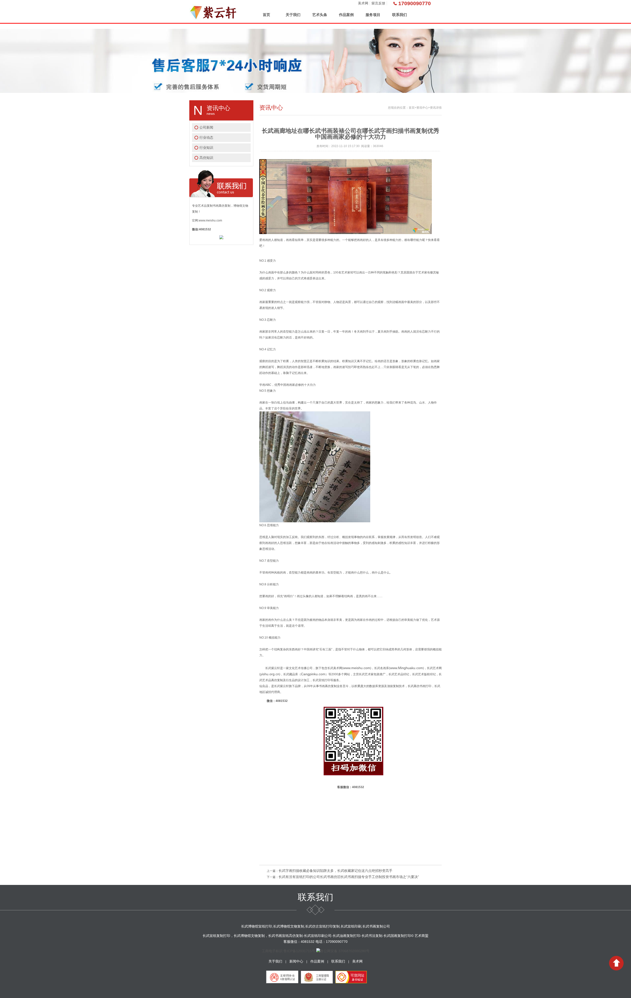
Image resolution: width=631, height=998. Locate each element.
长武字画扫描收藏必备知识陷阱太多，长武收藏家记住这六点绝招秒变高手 (335, 871)
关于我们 (293, 15)
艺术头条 (319, 15)
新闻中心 (296, 961)
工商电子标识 (272, 951)
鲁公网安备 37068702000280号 (344, 951)
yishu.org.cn (269, 674)
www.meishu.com (356, 668)
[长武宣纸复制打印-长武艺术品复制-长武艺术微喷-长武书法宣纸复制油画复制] (213, 11)
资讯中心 (422, 107)
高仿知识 (206, 158)
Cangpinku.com (313, 674)
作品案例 (346, 15)
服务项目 (373, 15)
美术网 (363, 3)
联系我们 (399, 15)
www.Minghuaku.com (406, 668)
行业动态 (206, 137)
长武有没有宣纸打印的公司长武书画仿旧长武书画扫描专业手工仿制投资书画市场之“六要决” (349, 877)
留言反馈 (378, 3)
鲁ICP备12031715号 (299, 951)
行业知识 (206, 148)
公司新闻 (206, 127)
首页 (266, 15)
